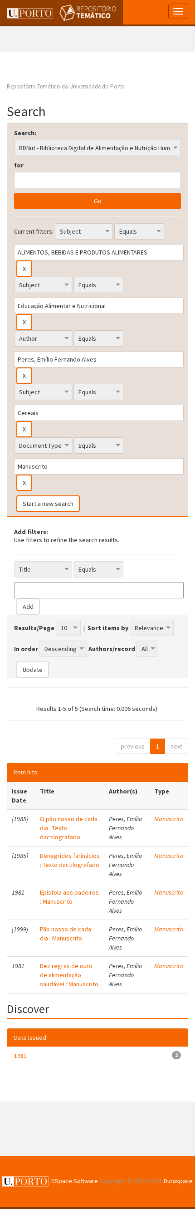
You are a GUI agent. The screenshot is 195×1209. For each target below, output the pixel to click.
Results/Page (34, 628)
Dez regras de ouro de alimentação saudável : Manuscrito (69, 975)
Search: (25, 133)
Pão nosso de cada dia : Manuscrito (65, 933)
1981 (20, 1056)
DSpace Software (74, 1181)
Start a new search (48, 503)
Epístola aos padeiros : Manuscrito (69, 897)
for (19, 165)
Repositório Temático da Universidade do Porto (66, 86)
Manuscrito (168, 819)
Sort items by (108, 628)
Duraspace (178, 1181)
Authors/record (111, 649)
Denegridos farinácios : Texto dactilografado (70, 860)
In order (26, 649)
